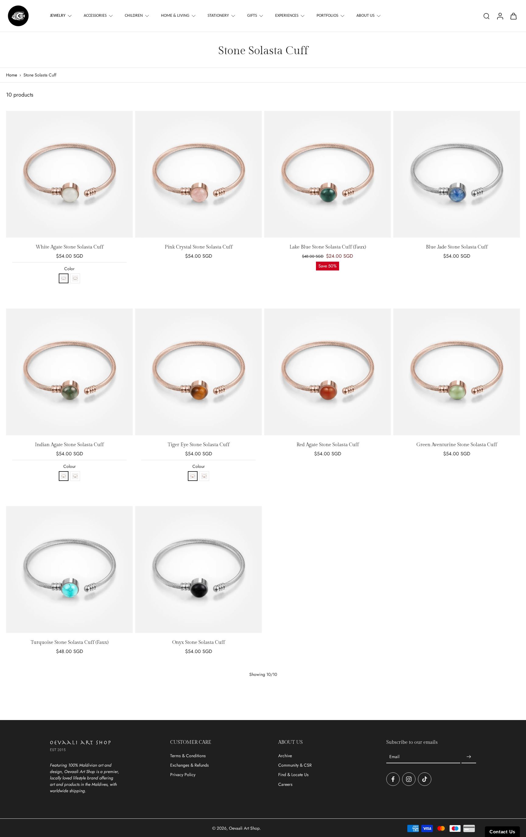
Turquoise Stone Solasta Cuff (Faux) (69, 642)
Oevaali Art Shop (244, 828)
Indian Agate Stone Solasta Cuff (69, 445)
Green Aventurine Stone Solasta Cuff (456, 445)
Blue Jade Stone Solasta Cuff (457, 247)
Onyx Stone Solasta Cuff (198, 642)
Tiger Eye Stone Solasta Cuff (199, 445)
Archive (285, 756)
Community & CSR (295, 765)
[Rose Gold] (63, 278)
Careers (285, 784)
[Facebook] (393, 779)
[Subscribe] (468, 756)
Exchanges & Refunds (189, 765)
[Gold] (75, 278)
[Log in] (500, 16)
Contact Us (502, 831)
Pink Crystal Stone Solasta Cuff (199, 247)
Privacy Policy (182, 775)
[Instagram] (409, 779)
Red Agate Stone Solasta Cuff (327, 445)
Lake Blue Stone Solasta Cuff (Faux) (327, 247)
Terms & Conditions (188, 756)
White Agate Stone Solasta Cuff (69, 247)
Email (394, 757)
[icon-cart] (513, 16)
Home (11, 75)
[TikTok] (424, 779)
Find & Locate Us (293, 775)
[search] (486, 16)
